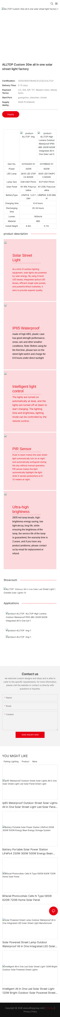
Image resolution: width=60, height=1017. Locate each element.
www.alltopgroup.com (33, 1008)
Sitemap (50, 1008)
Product (25, 761)
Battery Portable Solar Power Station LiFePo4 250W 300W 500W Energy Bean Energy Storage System (27, 851)
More (34, 761)
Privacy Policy (30, 1011)
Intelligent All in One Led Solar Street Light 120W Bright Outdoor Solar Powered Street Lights (28, 991)
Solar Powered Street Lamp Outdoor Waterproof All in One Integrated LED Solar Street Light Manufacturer (28, 944)
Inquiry (10, 114)
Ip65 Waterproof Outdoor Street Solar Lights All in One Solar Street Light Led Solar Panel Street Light (29, 805)
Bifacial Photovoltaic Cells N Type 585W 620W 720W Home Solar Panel (27, 897)
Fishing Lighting (11, 761)
